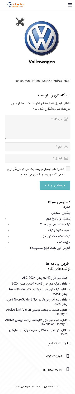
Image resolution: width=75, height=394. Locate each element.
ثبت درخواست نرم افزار (56, 236)
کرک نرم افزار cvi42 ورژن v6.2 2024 (44, 277)
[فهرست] (70, 5)
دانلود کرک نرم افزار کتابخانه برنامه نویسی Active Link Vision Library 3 (36, 322)
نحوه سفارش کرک (59, 230)
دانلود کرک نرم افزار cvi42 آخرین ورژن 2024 (39, 283)
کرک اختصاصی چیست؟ (55, 224)
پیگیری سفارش (60, 212)
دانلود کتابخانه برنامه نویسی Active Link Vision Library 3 (36, 311)
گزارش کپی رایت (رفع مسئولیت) (50, 247)
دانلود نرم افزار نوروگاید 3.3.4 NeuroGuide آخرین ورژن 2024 (36, 301)
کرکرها (66, 207)
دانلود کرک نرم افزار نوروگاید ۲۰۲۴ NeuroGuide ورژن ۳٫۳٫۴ (38, 291)
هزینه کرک (63, 242)
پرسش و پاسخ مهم (58, 218)
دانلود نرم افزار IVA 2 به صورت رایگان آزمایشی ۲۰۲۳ (38, 332)
